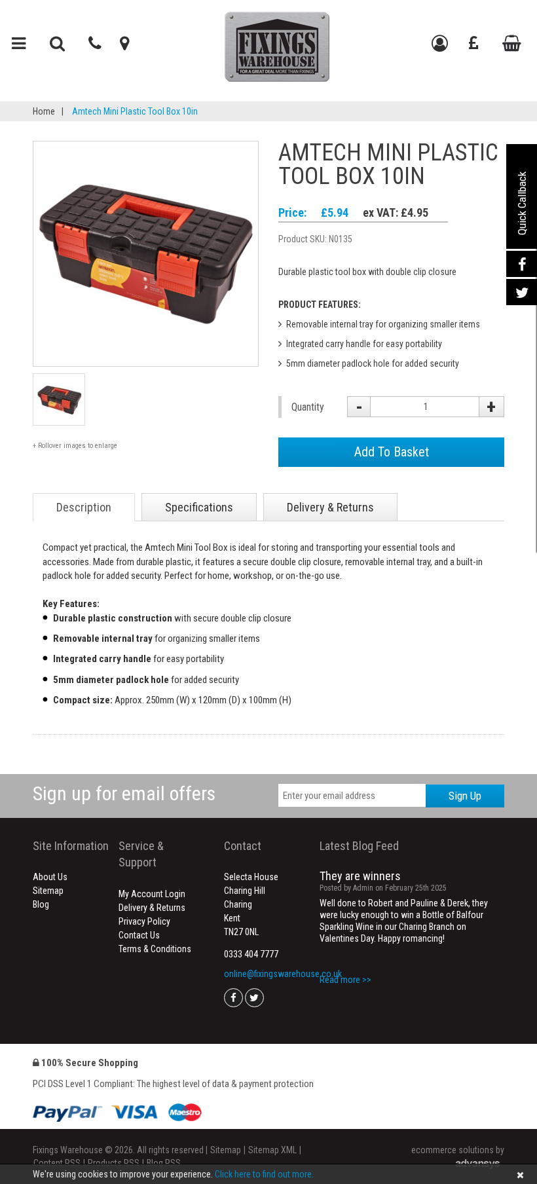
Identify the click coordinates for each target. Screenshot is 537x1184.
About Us (50, 877)
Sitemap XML (272, 1150)
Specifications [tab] (199, 507)
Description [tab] (83, 507)
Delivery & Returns (152, 907)
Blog (41, 904)
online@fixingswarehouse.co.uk (283, 974)
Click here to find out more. (264, 1174)
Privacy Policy (144, 921)
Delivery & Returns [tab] (330, 507)
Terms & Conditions (155, 949)
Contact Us (139, 935)
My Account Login (152, 894)
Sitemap (48, 890)
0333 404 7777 (251, 954)
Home (44, 111)
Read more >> (345, 979)
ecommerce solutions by (457, 1150)
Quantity (307, 407)
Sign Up (465, 795)
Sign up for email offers (124, 793)
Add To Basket (391, 452)
